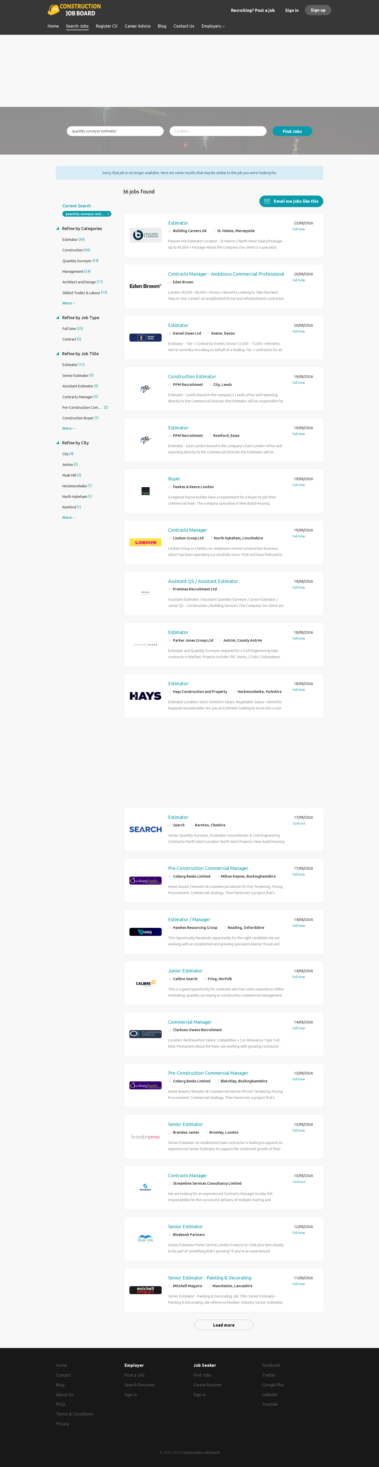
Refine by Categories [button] (81, 228)
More (67, 303)
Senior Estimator (185, 1124)
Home (61, 1365)
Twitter (269, 1375)
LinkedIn (270, 1394)
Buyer (174, 478)
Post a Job (134, 1375)
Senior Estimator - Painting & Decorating (209, 1277)
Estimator (178, 222)
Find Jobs (292, 131)
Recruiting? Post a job (253, 10)
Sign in (292, 10)
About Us (64, 1394)
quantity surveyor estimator (88, 214)
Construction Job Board (201, 1453)
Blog (60, 1385)
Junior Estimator (185, 970)
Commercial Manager (190, 1021)
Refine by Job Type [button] (80, 317)
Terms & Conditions (74, 1414)
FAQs (61, 1404)
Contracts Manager (187, 529)
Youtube (270, 1404)
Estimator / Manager (189, 919)
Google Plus (273, 1385)
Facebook (271, 1365)
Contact (63, 1375)
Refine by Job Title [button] (80, 353)
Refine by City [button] (75, 442)
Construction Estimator (192, 376)
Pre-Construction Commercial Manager (208, 868)
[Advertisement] (189, 71)
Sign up (318, 10)
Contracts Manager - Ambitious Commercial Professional (226, 273)
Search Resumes (140, 1385)
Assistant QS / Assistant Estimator (203, 581)
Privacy (62, 1423)
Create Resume (207, 1385)
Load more (224, 1325)
